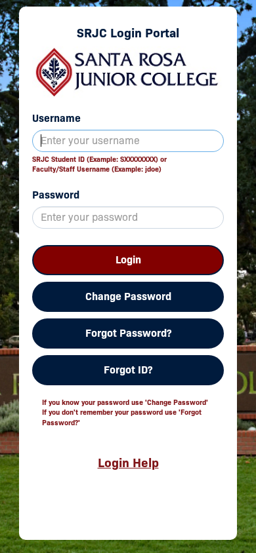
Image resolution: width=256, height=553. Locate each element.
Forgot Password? (128, 333)
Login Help (128, 462)
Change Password (128, 296)
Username (56, 118)
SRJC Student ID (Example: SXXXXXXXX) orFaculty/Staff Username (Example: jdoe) (99, 164)
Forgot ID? (128, 370)
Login (128, 260)
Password (55, 195)
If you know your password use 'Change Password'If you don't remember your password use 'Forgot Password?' (125, 412)
